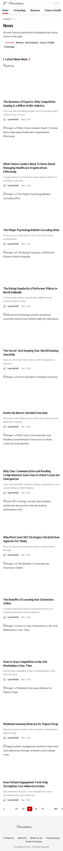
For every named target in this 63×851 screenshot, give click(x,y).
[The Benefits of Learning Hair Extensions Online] (31, 578)
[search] (49, 3)
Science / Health (47, 42)
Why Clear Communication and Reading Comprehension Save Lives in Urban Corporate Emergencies (31, 475)
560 (55, 809)
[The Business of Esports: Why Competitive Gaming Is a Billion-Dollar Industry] (31, 81)
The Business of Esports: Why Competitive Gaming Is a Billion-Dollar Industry (29, 103)
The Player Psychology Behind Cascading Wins (31, 230)
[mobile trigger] (6, 3)
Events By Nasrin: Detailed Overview (25, 413)
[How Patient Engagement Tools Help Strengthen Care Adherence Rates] (31, 761)
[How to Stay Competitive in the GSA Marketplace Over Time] (31, 641)
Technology (9, 47)
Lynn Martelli (13, 119)
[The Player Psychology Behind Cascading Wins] (31, 209)
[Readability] (16, 3)
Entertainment (31, 42)
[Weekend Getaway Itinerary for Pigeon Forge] (31, 703)
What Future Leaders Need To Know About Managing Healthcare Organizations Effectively (29, 167)
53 (43, 809)
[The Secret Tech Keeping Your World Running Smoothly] (31, 330)
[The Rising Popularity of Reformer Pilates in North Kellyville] (31, 267)
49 (16, 809)
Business (20, 42)
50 (23, 809)
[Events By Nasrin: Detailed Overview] (31, 392)
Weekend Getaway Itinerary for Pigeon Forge (30, 724)
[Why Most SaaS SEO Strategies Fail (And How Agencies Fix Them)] (31, 516)
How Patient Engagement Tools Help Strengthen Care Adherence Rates (25, 784)
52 (36, 809)
